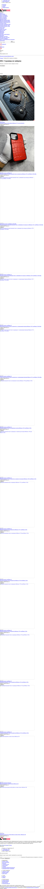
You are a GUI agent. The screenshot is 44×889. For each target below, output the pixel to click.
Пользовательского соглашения (32, 887)
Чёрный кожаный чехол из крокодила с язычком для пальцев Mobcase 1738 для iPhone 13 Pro (18, 478)
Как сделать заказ (5, 862)
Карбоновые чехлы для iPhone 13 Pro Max (8, 223)
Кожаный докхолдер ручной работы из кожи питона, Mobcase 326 (13, 834)
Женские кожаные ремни (5, 20)
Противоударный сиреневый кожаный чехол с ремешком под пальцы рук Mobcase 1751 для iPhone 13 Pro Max (21, 224)
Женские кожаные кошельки (5, 782)
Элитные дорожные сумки (5, 24)
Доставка (4, 5)
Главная (1, 58)
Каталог (1, 11)
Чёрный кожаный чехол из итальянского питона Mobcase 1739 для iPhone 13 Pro (15, 428)
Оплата (3, 6)
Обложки (2, 33)
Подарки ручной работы (5, 34)
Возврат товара (5, 861)
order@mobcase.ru (5, 1)
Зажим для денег (3, 29)
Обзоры (3, 877)
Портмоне (2, 35)
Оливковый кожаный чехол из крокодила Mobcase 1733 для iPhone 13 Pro (14, 732)
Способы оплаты (5, 864)
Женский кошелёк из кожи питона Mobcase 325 (9, 783)
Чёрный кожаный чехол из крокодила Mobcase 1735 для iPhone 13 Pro (13, 631)
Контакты (4, 4)
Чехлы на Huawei (3, 18)
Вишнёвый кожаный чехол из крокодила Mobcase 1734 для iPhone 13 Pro (14, 682)
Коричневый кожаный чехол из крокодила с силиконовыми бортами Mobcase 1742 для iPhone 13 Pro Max (20, 326)
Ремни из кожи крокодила (5, 22)
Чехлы (1, 12)
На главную (2, 65)
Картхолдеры (2, 30)
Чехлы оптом (4, 865)
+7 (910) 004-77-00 (5, 0)
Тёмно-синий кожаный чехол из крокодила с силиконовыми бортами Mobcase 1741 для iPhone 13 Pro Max (20, 377)
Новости (4, 876)
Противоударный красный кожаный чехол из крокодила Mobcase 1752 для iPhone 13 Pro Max (18, 173)
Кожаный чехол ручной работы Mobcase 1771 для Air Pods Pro (12, 123)
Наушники (2, 32)
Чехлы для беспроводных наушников (7, 39)
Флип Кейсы (2, 13)
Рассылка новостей (6, 883)
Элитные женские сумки (5, 25)
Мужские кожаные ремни (5, 21)
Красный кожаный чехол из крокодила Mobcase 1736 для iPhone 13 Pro (14, 580)
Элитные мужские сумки (5, 26)
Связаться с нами (5, 871)
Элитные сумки (3, 23)
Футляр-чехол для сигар (4, 37)
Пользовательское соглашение (8, 868)
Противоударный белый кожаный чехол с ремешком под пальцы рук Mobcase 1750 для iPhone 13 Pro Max (20, 275)
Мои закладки (5, 882)
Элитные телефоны (4, 38)
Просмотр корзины (3, 56)
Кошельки (2, 31)
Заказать (2, 125)
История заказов (5, 881)
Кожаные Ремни (3, 19)
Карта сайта (4, 873)
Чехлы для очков (3, 17)
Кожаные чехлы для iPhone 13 (6, 172)
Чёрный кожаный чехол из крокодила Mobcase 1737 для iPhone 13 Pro (13, 529)
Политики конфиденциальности (10, 887)
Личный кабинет (5, 7)
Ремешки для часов (4, 36)
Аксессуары (2, 27)
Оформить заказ (10, 56)
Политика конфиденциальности (8, 867)
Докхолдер (2, 28)
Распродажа (2, 40)
